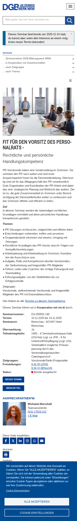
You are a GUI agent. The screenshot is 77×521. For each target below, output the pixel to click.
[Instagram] (27, 441)
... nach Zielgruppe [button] (13, 67)
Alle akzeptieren (37, 501)
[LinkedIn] (20, 441)
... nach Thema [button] (11, 71)
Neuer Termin (13, 379)
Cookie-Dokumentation (18, 490)
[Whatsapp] (34, 441)
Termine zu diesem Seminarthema (45, 301)
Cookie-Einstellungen (37, 512)
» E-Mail (32, 415)
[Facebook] (6, 441)
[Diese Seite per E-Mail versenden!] (41, 441)
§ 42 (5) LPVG (39, 364)
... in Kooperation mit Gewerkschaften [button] (24, 62)
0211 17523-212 (37, 411)
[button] (71, 34)
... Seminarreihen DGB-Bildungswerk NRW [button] (27, 58)
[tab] (38, 59)
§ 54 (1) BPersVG (41, 368)
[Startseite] (16, 7)
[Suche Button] (69, 20)
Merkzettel (13, 388)
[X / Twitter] (13, 441)
